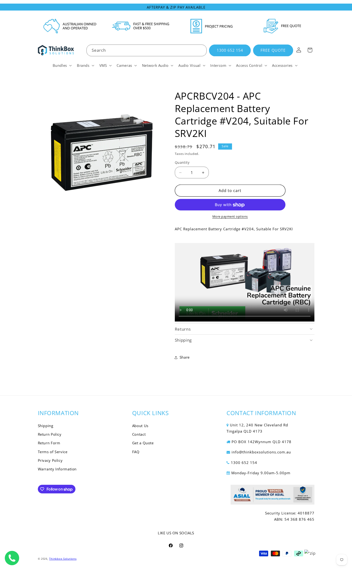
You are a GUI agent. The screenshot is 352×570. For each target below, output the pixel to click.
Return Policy (50, 434)
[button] (62, 65)
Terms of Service (53, 451)
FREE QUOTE (273, 50)
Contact (139, 434)
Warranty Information (57, 469)
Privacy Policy (50, 460)
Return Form (49, 443)
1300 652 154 (230, 50)
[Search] (200, 50)
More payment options (230, 217)
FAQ (136, 451)
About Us (140, 425)
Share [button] (185, 357)
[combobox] (146, 50)
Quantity (182, 162)
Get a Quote (143, 443)
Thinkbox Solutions (62, 558)
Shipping (45, 425)
